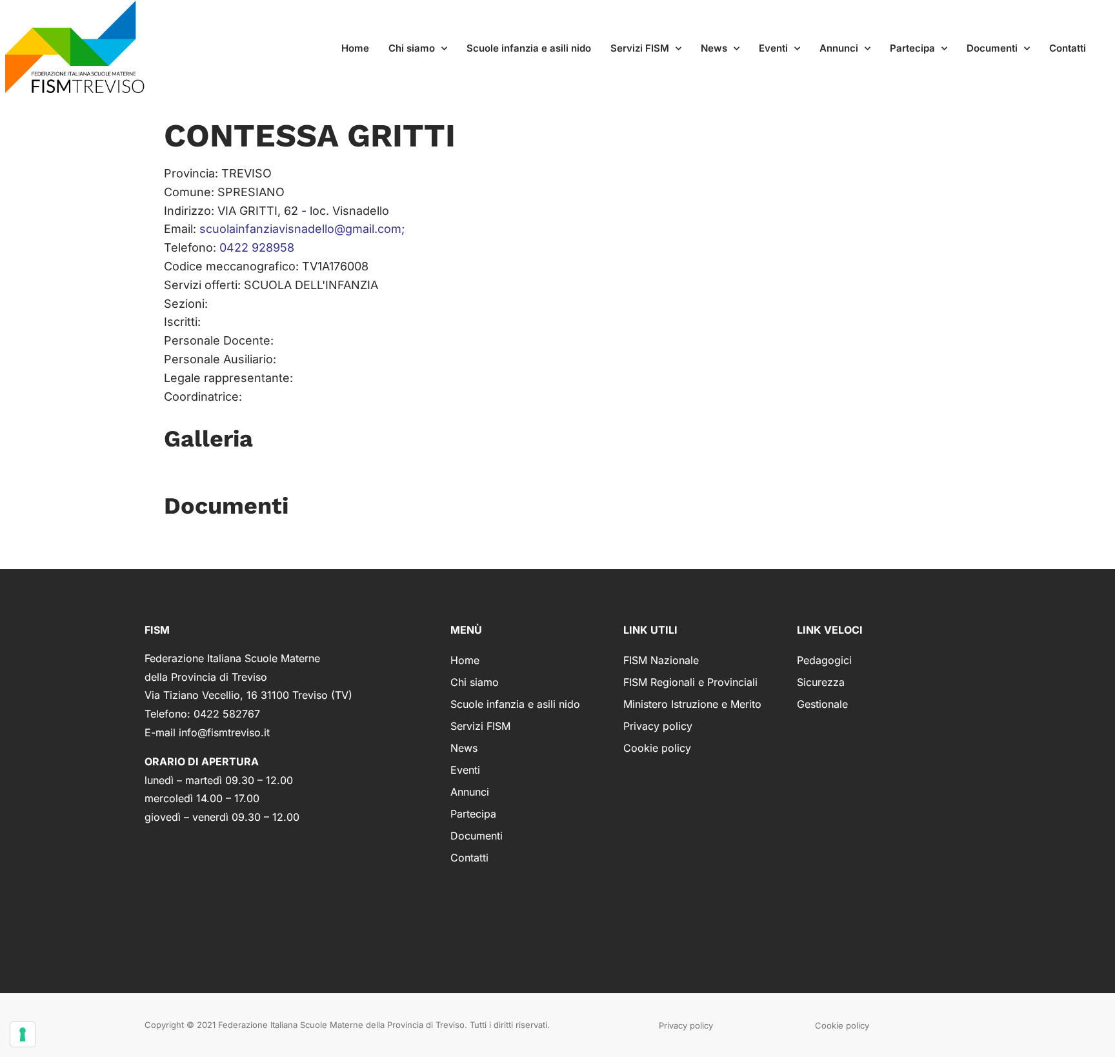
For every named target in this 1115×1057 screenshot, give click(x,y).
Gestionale (822, 704)
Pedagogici (824, 660)
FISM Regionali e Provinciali (690, 682)
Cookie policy (657, 747)
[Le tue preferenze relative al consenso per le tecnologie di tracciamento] (22, 1034)
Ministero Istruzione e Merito (692, 704)
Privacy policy (657, 726)
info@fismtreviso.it (224, 732)
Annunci (838, 48)
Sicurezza (821, 682)
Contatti (1067, 48)
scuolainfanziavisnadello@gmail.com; (302, 229)
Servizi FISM (639, 48)
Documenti (992, 48)
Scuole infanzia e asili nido (529, 48)
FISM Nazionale (661, 660)
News (714, 48)
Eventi (773, 48)
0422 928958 (256, 247)
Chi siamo (411, 48)
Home (355, 48)
